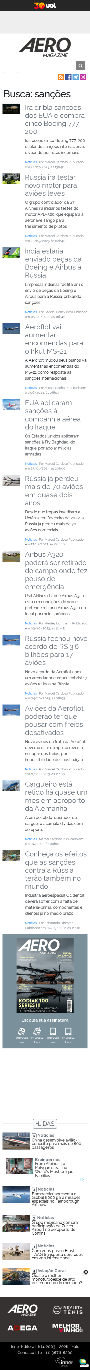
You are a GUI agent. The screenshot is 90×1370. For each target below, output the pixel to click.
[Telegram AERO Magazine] (75, 76)
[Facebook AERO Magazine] (68, 76)
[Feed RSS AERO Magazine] (60, 76)
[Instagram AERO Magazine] (82, 76)
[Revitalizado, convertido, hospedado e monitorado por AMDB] (84, 1362)
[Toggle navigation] (11, 77)
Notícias (31, 162)
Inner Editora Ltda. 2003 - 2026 (39, 1346)
